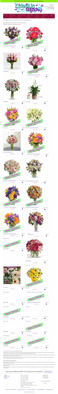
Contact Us (6, 378)
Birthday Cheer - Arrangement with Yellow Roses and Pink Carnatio (36, 207)
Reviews (5, 377)
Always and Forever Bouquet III (8, 152)
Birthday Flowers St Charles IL (13, 16)
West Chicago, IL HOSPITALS (22, 389)
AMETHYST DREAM (5, 302)
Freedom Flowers (5, 316)
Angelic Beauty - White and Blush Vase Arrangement (10, 180)
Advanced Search (7, 376)
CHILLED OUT (27, 316)
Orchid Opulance (5, 345)
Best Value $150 (5, 287)
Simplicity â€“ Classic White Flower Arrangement (33, 127)
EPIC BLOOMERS (28, 48)
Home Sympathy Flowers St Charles (21, 16)
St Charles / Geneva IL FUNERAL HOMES (10, 389)
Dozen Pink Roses (5, 71)
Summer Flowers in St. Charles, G (44, 16)
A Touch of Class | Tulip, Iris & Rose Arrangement (10, 207)
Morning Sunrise (28, 331)
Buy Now (13, 47)
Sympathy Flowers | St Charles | (30, 16)
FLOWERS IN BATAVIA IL (49, 389)
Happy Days (27, 287)
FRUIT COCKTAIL (5, 127)
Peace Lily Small (28, 101)
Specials (5, 375)
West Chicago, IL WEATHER (31, 389)
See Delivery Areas (48, 371)
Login (53, 9)
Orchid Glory (29, 345)
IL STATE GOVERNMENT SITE (41, 389)
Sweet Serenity (5, 101)
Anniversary (52, 14)
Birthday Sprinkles (6, 248)
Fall (7, 14)
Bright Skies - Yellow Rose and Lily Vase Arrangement (35, 302)
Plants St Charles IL (37, 16)
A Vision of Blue (5, 331)
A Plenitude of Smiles (30, 234)
